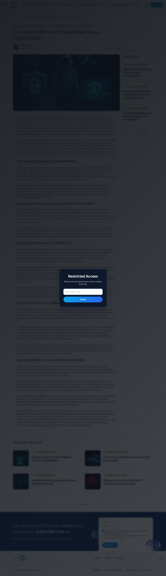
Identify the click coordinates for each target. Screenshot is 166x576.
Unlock (83, 299)
